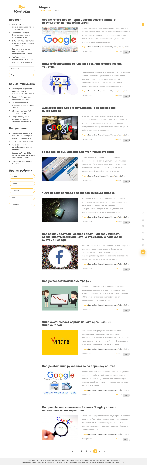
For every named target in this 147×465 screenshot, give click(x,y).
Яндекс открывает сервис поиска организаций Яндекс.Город (76, 323)
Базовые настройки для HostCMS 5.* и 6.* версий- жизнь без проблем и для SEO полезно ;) (22, 136)
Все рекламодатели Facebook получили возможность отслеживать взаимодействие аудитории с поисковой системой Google (82, 237)
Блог (96, 47)
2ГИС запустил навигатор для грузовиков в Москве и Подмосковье (23, 43)
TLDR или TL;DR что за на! (22, 141)
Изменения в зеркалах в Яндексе (22, 162)
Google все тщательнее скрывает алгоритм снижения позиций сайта (22, 119)
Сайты (126, 47)
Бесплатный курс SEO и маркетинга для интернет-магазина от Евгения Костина (23, 156)
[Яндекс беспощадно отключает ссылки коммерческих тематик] (60, 94)
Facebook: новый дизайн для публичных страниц (78, 152)
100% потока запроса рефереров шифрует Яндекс (78, 193)
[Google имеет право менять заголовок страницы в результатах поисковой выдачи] (60, 50)
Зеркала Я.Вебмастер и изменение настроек (21, 98)
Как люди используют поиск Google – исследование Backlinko (22, 51)
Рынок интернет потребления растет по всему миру (22, 147)
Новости (107, 47)
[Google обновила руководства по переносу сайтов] (60, 394)
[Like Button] (126, 52)
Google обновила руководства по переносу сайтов (78, 366)
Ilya (22, 8)
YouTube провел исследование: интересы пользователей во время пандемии (22, 60)
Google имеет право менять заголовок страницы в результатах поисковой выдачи (79, 21)
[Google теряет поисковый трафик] (60, 309)
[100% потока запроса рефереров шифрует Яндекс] (60, 221)
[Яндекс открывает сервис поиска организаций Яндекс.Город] (60, 353)
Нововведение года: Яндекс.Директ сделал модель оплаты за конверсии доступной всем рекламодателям (21, 37)
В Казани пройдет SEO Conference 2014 (21, 112)
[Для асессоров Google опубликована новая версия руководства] (60, 139)
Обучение (113, 47)
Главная (143, 213)
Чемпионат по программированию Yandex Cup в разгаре (23, 27)
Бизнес (91, 47)
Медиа (100, 47)
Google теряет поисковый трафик (66, 281)
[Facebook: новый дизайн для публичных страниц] (60, 180)
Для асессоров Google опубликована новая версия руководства (79, 109)
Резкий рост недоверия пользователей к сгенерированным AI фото (23, 91)
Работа (120, 47)
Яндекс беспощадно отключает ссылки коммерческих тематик (82, 65)
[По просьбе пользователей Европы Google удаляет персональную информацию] (60, 438)
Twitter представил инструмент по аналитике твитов (23, 105)
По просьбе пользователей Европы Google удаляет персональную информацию (79, 408)
